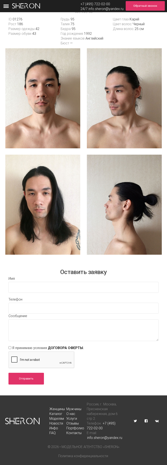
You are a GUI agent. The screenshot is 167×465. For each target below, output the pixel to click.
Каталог (55, 414)
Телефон (15, 299)
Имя (11, 278)
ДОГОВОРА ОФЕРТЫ (65, 348)
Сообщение (17, 316)
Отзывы (72, 423)
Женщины (57, 409)
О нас (70, 414)
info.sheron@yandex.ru (106, 9)
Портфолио (75, 428)
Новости (56, 423)
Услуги (71, 418)
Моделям (56, 418)
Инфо (53, 428)
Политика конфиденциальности (83, 456)
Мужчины (73, 409)
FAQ (52, 433)
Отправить (26, 378)
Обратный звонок (145, 5)
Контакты (74, 433)
